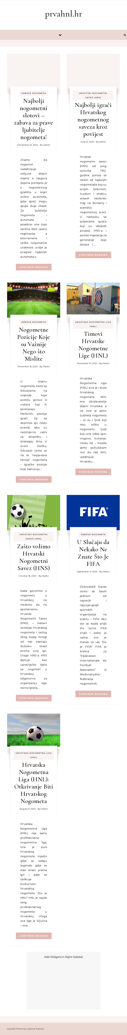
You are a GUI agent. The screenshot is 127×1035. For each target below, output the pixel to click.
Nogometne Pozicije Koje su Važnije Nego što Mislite (33, 344)
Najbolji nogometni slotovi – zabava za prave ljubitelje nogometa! (33, 119)
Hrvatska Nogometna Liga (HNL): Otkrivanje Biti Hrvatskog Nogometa (33, 783)
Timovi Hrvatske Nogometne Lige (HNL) (93, 344)
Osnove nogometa (33, 93)
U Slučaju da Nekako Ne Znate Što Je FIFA (93, 553)
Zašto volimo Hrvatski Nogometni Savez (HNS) (33, 557)
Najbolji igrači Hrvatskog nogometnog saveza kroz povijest (93, 119)
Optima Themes (35, 1028)
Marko (46, 366)
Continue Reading (33, 267)
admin (46, 145)
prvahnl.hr (63, 13)
